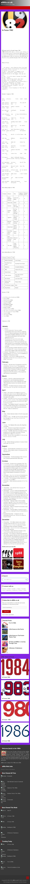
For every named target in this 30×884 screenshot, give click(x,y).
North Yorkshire (12, 400)
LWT (18, 340)
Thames (15, 340)
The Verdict (6, 314)
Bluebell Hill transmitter (12, 339)
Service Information (15, 528)
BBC (11, 378)
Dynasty (5, 415)
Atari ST (9, 810)
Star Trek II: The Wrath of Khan (10, 310)
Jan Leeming (8, 401)
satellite (15, 381)
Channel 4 (25, 448)
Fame (4, 429)
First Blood (5, 301)
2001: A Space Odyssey (16, 349)
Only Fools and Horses (20, 523)
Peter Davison (12, 356)
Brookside (24, 496)
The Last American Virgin (9, 311)
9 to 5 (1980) (12, 623)
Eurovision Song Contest (18, 398)
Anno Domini (16, 54)
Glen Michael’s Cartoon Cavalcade (15, 781)
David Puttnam (20, 503)
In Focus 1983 (6, 698)
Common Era (5, 54)
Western (22, 542)
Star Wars (25, 481)
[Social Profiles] (11, 877)
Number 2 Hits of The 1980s (13, 793)
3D (15, 364)
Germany (18, 401)
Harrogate (5, 400)
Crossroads (10, 799)
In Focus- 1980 (6, 719)
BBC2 (4, 476)
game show (6, 493)
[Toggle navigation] (3, 7)
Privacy (20, 590)
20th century (6, 57)
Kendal (13, 343)
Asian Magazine (17, 433)
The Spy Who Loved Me (17, 387)
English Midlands (17, 331)
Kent (20, 339)
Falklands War (13, 392)
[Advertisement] (15, 40)
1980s (22, 57)
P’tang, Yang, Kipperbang (18, 502)
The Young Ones (7, 511)
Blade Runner (6, 300)
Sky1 (17, 408)
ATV (6, 333)
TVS (8, 333)
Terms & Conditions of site (13, 867)
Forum (3, 590)
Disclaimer (12, 769)
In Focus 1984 (6, 677)
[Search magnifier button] (26, 579)
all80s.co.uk (6, 2)
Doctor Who (23, 357)
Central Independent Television (12, 330)
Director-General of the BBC (9, 436)
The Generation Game (21, 352)
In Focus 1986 (6, 741)
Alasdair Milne (11, 435)
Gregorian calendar (12, 53)
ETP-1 (9, 451)
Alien (10, 443)
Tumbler (14, 588)
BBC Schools (24, 456)
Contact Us (14, 590)
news (24, 493)
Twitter (18, 588)
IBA (26, 450)
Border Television (16, 515)
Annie (4, 298)
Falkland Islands (12, 394)
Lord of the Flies (7, 479)
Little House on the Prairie (16, 629)
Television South (13, 366)
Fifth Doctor (15, 357)
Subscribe (6, 611)
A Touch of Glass (12, 525)
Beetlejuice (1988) (11, 827)
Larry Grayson (14, 353)
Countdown (11, 493)
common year (18, 52)
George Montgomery (12, 543)
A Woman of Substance (15, 648)
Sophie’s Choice (7, 308)
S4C (6, 450)
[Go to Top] (27, 877)
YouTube (24, 588)
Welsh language (20, 487)
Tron (4, 316)
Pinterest (4, 588)
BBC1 (22, 429)
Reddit (9, 588)
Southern (22, 334)
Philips (24, 367)
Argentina (23, 392)
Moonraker (15, 532)
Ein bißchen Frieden (7, 402)
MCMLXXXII (8, 52)
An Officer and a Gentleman (9, 297)
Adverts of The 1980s (12, 788)
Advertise (8, 590)
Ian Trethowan (22, 435)
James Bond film (7, 387)
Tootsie (5, 313)
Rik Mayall (17, 511)
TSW (6, 336)
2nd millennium (16, 56)
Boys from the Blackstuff (15, 475)
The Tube (11, 508)
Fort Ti (25, 542)
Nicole (23, 401)
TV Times (19, 370)
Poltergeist (6, 306)
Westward (11, 337)
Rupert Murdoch (7, 407)
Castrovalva (9, 359)
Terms (24, 590)
